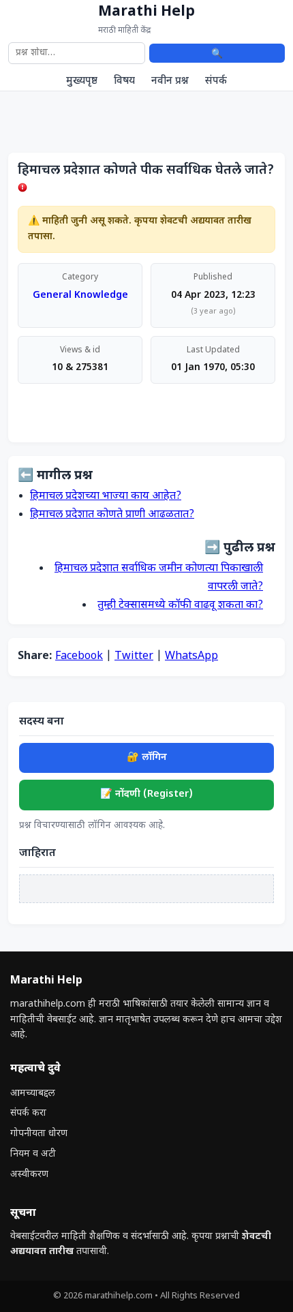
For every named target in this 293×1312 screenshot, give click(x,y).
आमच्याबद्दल (32, 1093)
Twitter (133, 657)
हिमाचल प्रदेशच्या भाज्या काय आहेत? (105, 496)
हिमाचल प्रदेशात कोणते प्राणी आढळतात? (112, 515)
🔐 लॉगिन (147, 757)
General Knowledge (80, 295)
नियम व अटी (33, 1154)
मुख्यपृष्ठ (81, 81)
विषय (124, 81)
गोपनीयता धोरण (38, 1133)
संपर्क (216, 81)
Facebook (79, 657)
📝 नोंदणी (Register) (146, 794)
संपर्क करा (28, 1113)
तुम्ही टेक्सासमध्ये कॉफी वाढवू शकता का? (180, 605)
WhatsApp (191, 657)
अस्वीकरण (29, 1174)
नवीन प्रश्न (170, 81)
